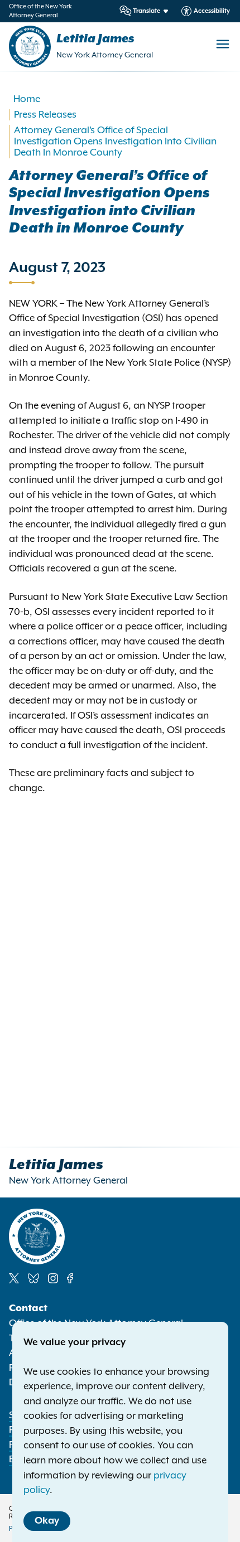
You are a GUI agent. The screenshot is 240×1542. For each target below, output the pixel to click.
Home (26, 99)
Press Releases (45, 114)
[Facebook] (70, 1278)
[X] (14, 1278)
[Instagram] (53, 1278)
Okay (47, 1520)
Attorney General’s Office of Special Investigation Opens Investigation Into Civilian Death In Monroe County (115, 141)
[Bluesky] (33, 1278)
